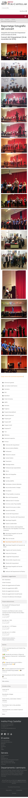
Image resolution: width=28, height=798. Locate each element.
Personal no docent (10, 454)
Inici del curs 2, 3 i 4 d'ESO (8, 632)
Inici (2, 19)
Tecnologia (3, 776)
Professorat (8, 451)
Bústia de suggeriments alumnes (10, 591)
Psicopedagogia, (15, 774)
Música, (9, 774)
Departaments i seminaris (13, 767)
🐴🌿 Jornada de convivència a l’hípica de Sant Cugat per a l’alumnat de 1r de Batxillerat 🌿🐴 (13, 656)
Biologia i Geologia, (12, 770)
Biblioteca (6, 435)
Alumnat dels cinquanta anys (12, 560)
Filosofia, (18, 771)
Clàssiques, (3, 771)
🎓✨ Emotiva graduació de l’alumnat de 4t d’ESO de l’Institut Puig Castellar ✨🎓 (13, 669)
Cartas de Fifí (5, 689)
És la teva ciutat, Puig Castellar (13, 504)
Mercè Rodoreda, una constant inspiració (12, 709)
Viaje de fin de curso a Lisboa (12, 507)
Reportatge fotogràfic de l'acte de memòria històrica (12, 534)
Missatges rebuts (9, 464)
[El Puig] (14, 3)
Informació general (9, 382)
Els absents (8, 490)
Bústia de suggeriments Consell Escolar (12, 594)
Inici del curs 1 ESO (7, 620)
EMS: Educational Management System (10, 759)
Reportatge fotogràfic (10, 520)
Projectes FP (7, 428)
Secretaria (6, 389)
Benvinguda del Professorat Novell (11, 605)
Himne (7, 471)
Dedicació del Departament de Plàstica (15, 571)
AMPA (5, 402)
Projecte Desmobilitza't (10, 412)
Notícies (4, 644)
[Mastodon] (2, 734)
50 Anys (13, 19)
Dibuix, (7, 771)
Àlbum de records (9, 538)
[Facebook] (5, 734)
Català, (17, 770)
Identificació (22, 11)
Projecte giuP (7, 418)
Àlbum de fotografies (10, 474)
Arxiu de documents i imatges (12, 487)
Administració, (4, 770)
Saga (2, 762)
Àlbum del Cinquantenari (11, 497)
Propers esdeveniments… (8, 639)
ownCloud (3, 764)
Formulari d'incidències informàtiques (11, 596)
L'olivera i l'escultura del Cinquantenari (15, 517)
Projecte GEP (7, 422)
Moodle (2, 757)
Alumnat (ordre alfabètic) (11, 448)
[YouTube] (11, 734)
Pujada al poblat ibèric (11, 523)
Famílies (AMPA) (9, 481)
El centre (7, 19)
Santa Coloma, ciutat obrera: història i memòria (11, 699)
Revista (2, 745)
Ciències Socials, (23, 770)
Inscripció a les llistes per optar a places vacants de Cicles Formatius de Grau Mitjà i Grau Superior (13, 612)
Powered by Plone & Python (14, 787)
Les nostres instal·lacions (10, 386)
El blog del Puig (4, 758)
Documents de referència (6, 742)
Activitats (6, 405)
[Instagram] (8, 734)
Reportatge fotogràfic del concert (13, 542)
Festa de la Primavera (10, 553)
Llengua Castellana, (19, 773)
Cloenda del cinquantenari (12, 563)
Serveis (4, 753)
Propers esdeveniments (8, 601)
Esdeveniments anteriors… (8, 638)
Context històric (9, 458)
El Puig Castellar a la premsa (12, 494)
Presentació (8, 461)
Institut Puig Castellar (11, 721)
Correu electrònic (5, 755)
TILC (5, 431)
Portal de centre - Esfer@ (9, 762)
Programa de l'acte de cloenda (13, 550)
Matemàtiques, (4, 774)
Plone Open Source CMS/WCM (10, 780)
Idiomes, (7, 773)
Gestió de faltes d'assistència (7, 761)
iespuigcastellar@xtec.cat (10, 728)
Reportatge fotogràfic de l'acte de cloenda (12, 567)
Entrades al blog (6, 686)
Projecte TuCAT (8, 425)
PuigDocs (6, 408)
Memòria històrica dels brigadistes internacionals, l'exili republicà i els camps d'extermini (13, 528)
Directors (7, 477)
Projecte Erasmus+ (9, 415)
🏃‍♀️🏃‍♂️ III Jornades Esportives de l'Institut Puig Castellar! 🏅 (13, 649)
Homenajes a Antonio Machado (13, 484)
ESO (5, 392)
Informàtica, (12, 773)
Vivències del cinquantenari (12, 445)
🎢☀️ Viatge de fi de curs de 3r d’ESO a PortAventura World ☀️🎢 (12, 663)
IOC (2, 748)
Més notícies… (5, 681)
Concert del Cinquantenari (12, 513)
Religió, (20, 774)
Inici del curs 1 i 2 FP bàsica (9, 626)
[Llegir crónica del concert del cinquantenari (12, 376)
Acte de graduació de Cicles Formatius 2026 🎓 (13, 675)
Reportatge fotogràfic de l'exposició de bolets (14, 545)
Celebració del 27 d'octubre (12, 500)
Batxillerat (6, 395)
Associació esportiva (9, 438)
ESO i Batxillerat (6, 579)
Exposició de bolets (10, 510)
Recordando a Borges (7, 694)
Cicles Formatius (8, 399)
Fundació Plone (5, 782)
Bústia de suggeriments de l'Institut (11, 585)
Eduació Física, (12, 771)
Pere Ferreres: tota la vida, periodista (11, 705)
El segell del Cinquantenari (12, 556)
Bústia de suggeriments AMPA (10, 588)
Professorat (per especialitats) (13, 468)
